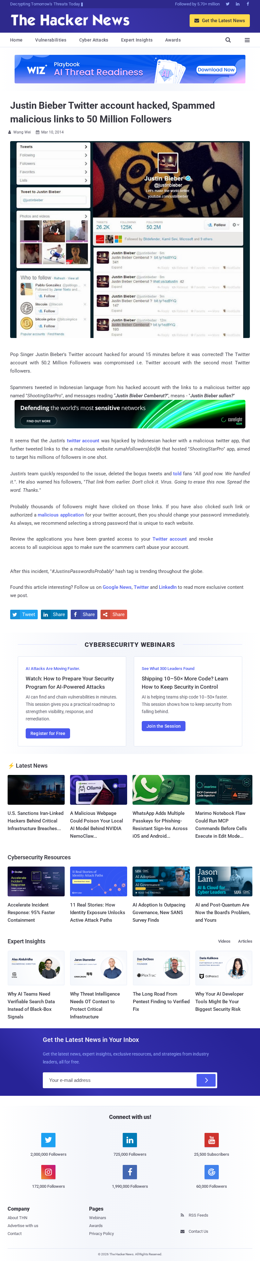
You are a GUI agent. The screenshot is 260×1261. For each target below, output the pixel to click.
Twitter (141, 587)
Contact (15, 1233)
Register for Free (47, 733)
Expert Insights (137, 39)
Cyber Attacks (93, 39)
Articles (245, 941)
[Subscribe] (206, 1080)
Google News (117, 587)
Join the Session (163, 726)
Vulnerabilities (51, 39)
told (177, 474)
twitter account (83, 441)
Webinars (97, 1217)
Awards (173, 39)
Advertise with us (23, 1225)
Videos (224, 941)
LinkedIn (168, 587)
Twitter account (170, 539)
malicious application (61, 515)
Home (16, 39)
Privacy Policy (101, 1233)
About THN (17, 1217)
